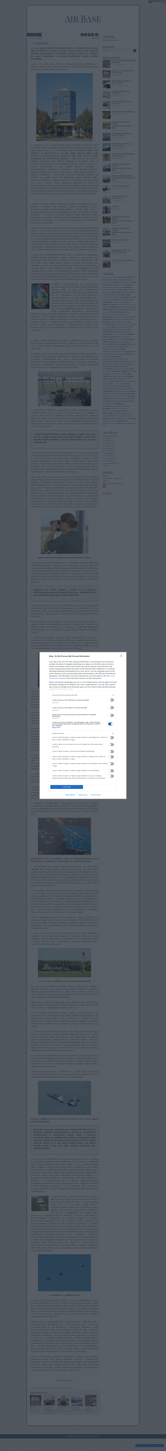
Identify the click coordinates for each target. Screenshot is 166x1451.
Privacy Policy (96, 795)
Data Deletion (70, 795)
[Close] (122, 656)
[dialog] (83, 725)
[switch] (111, 699)
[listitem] (83, 695)
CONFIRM (67, 787)
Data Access (83, 795)
